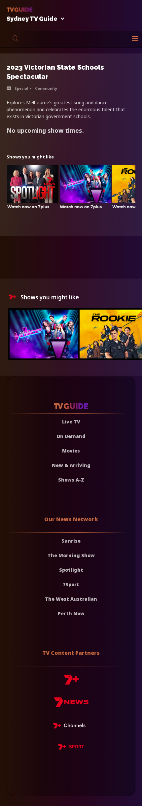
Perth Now (71, 613)
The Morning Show (71, 555)
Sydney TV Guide (32, 19)
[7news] (71, 704)
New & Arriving (71, 465)
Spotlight (71, 570)
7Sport (71, 584)
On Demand (71, 436)
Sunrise (71, 541)
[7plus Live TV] (71, 726)
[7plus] (71, 682)
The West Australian (71, 599)
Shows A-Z (71, 480)
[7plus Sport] (71, 748)
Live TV (71, 422)
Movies (71, 451)
